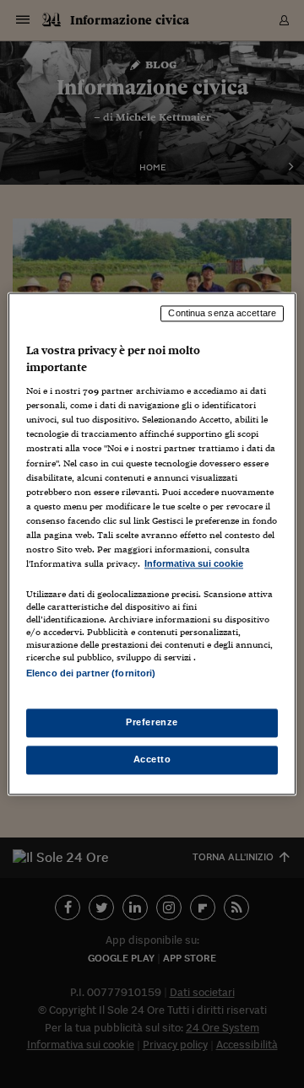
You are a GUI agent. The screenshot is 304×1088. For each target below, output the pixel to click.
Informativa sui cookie (193, 563)
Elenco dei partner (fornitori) (90, 673)
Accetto (152, 760)
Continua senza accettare (222, 313)
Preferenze (152, 723)
